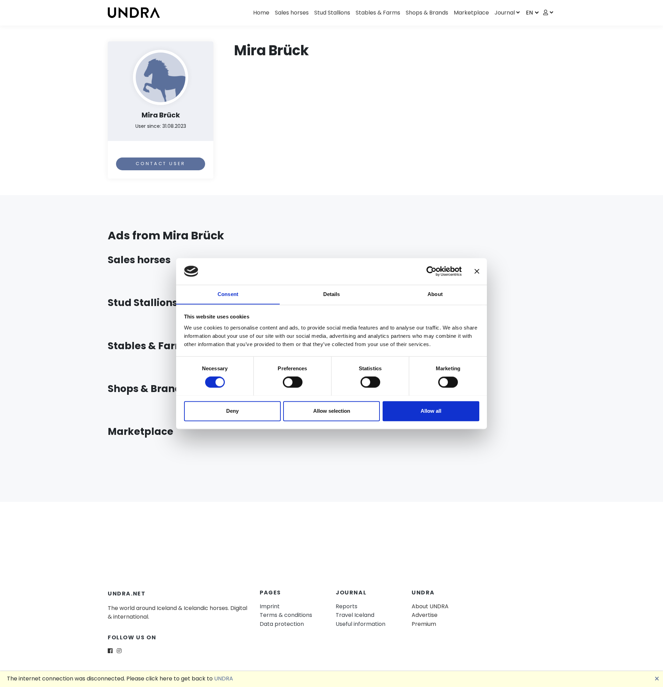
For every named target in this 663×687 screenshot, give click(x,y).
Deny (232, 411)
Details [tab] (331, 294)
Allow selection (331, 411)
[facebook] (110, 651)
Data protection (282, 624)
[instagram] (119, 651)
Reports (346, 606)
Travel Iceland (355, 615)
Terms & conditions (286, 615)
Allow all (431, 411)
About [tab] (435, 294)
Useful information (360, 624)
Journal (504, 13)
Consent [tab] (228, 294)
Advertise (425, 615)
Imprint (270, 606)
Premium (424, 624)
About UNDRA (430, 606)
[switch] (292, 382)
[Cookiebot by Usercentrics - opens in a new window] (431, 271)
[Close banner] (476, 271)
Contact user (160, 163)
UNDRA (223, 679)
